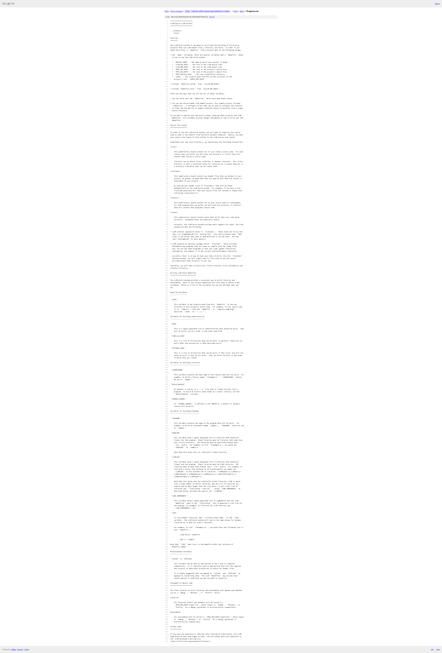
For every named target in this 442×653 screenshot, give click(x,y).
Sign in (437, 4)
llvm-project (177, 11)
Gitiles (14, 649)
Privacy (20, 649)
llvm (167, 11)
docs (242, 11)
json (438, 649)
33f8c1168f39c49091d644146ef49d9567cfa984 (207, 11)
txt (432, 649)
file (212, 17)
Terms (26, 649)
